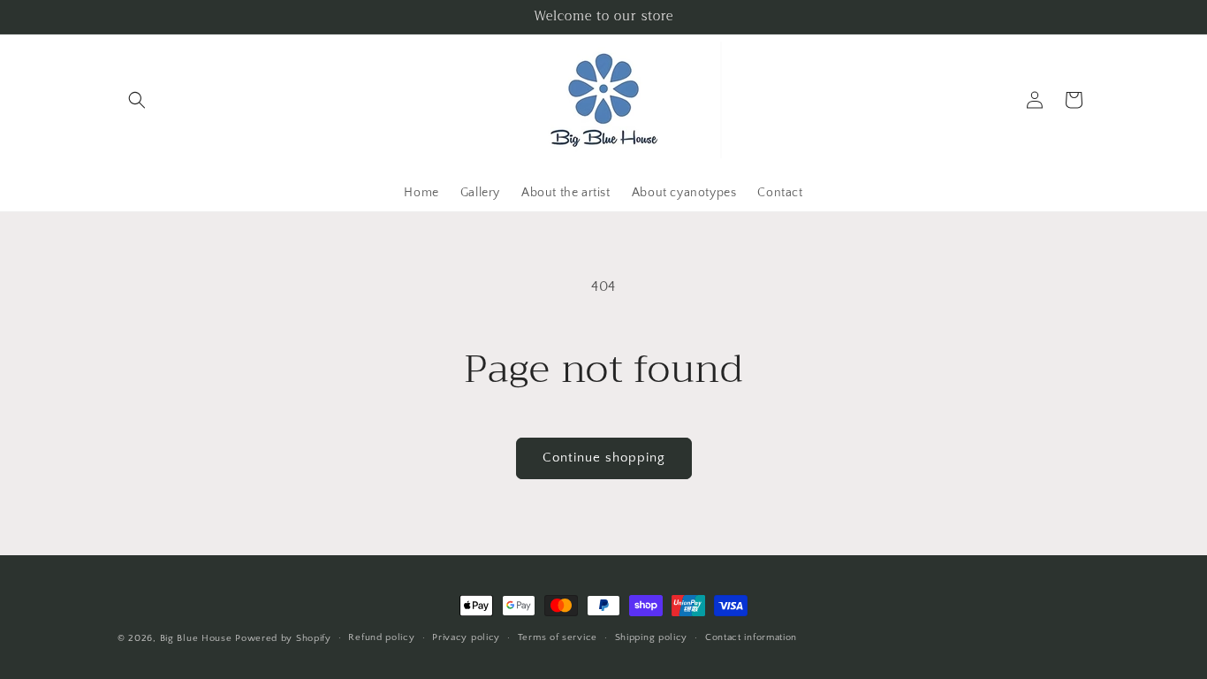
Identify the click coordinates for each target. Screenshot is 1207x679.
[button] (137, 99)
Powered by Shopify (283, 638)
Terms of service (557, 637)
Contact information (751, 637)
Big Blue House (196, 638)
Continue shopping (604, 457)
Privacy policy (466, 637)
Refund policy (381, 637)
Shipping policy (651, 637)
